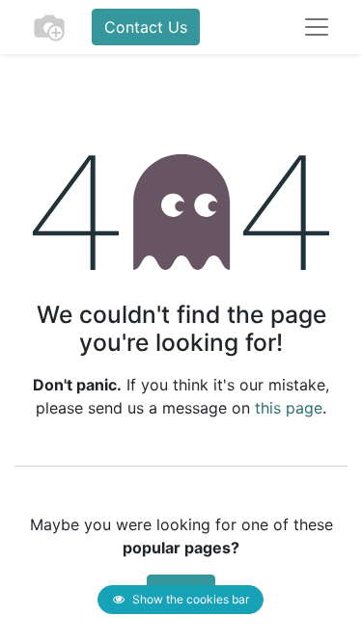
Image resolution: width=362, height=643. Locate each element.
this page (288, 407)
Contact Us (145, 27)
